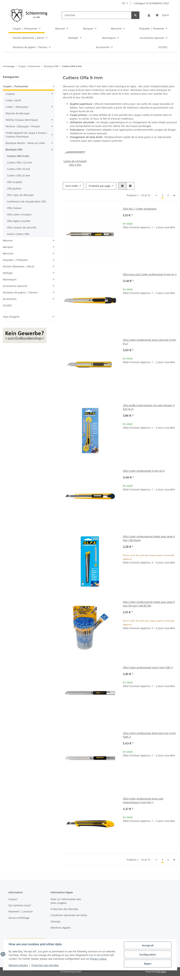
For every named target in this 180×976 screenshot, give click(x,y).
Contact (12, 899)
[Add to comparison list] (111, 213)
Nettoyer (8, 273)
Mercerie (8, 253)
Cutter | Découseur (17, 107)
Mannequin (10, 279)
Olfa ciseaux (14, 208)
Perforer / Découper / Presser (23, 126)
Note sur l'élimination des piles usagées (66, 901)
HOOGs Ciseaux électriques (22, 119)
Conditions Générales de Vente (69, 915)
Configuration (147, 954)
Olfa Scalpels (14, 182)
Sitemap (55, 921)
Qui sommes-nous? (19, 905)
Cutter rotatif (13, 100)
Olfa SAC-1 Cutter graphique (139, 208)
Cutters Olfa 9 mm (18, 156)
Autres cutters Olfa (18, 234)
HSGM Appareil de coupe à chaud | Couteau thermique (26, 134)
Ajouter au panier (149, 249)
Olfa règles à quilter (19, 221)
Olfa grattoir (14, 188)
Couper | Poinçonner (15, 86)
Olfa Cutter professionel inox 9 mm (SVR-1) (148, 667)
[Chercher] (135, 15)
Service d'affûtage (19, 917)
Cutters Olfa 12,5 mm (19, 162)
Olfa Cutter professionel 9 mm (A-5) (144, 470)
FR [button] (123, 3)
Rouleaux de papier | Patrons (20, 292)
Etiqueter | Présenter (15, 260)
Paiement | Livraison (20, 911)
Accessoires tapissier (15, 286)
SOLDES (7, 305)
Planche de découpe (18, 113)
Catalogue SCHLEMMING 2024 (151, 3)
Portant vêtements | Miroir (18, 266)
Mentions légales (18, 965)
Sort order (72, 186)
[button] (149, 15)
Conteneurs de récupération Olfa (26, 201)
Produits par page (99, 186)
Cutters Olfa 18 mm (18, 169)
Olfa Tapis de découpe (20, 195)
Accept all (148, 945)
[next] (174, 195)
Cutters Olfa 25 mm (18, 175)
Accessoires (10, 299)
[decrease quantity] (125, 238)
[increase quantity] (174, 238)
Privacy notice (98, 958)
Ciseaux (10, 94)
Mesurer (8, 240)
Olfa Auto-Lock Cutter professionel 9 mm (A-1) (150, 274)
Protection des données (45, 965)
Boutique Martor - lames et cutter (25, 143)
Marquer (8, 247)
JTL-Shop (162, 971)
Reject (147, 963)
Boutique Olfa (14, 149)
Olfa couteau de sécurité (21, 227)
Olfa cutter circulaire (19, 214)
